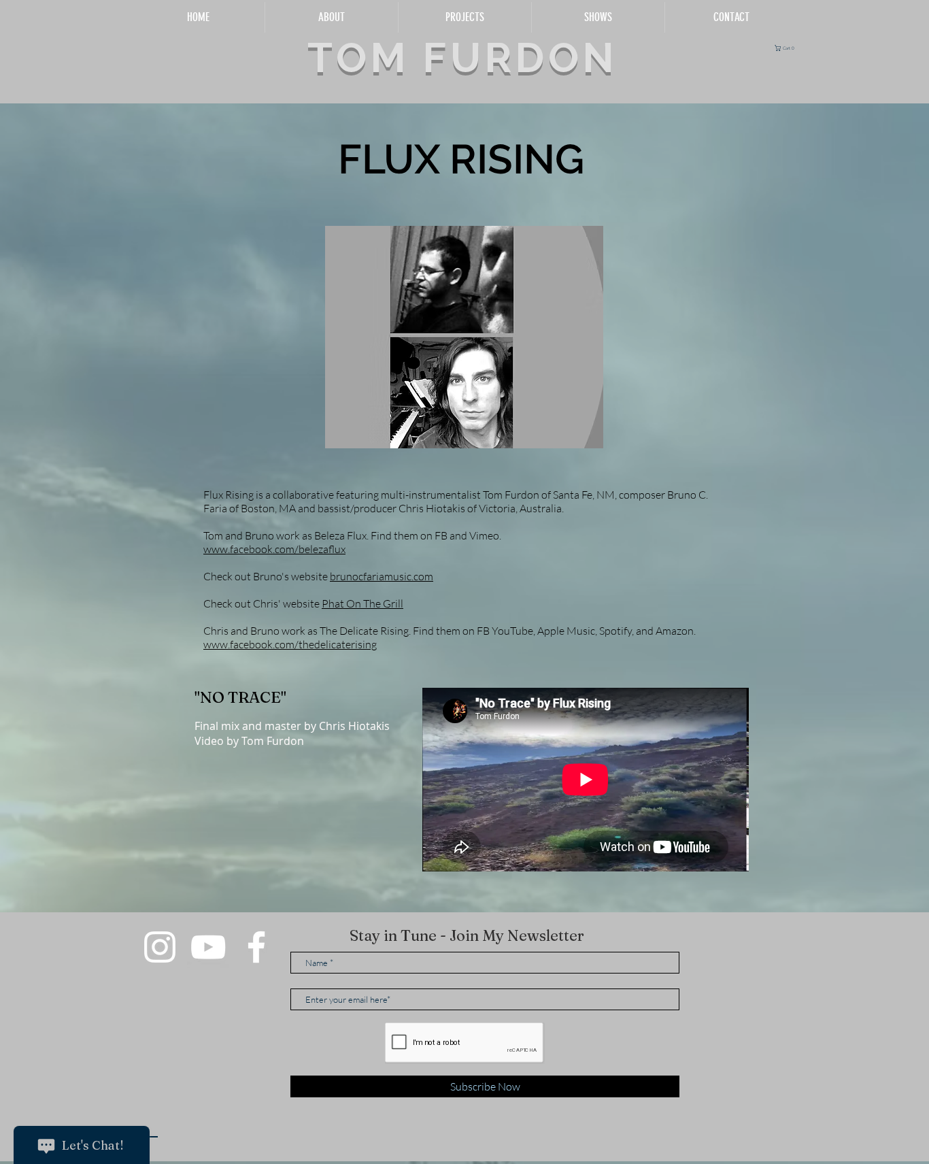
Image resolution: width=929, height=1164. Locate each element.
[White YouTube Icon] (208, 947)
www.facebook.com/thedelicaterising (290, 644)
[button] (786, 48)
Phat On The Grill (362, 603)
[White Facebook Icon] (256, 947)
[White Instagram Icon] (160, 947)
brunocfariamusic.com (381, 576)
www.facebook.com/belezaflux (274, 549)
